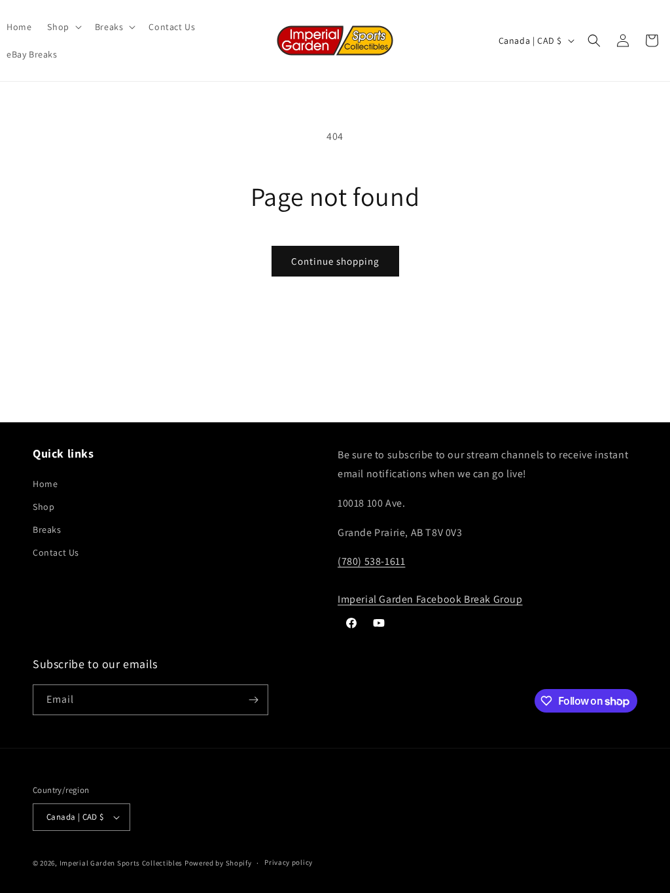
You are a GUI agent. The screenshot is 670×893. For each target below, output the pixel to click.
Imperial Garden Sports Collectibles (121, 863)
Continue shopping (335, 261)
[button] (62, 27)
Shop (43, 507)
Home (45, 484)
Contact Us (56, 552)
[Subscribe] (253, 699)
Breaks (47, 529)
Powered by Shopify (218, 863)
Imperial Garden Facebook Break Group (430, 599)
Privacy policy (288, 862)
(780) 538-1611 (371, 561)
